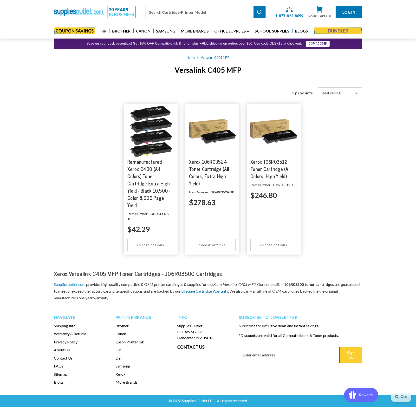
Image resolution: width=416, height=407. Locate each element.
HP (118, 350)
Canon (121, 333)
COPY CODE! (318, 43)
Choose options (150, 245)
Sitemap (60, 374)
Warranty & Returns (70, 333)
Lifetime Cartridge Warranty (204, 291)
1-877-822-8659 (289, 15)
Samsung (123, 366)
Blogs (59, 382)
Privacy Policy (66, 342)
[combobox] (199, 12)
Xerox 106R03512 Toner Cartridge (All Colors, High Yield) (270, 169)
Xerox (120, 374)
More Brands (126, 382)
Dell (119, 358)
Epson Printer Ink (130, 342)
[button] (104, 31)
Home (191, 57)
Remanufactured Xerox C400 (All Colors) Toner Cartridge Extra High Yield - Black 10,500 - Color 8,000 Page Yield (148, 183)
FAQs (58, 366)
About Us (62, 350)
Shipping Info (65, 325)
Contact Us (63, 358)
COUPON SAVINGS (75, 30)
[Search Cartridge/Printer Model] (260, 12)
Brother (122, 325)
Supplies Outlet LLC (198, 400)
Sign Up (351, 354)
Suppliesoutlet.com (69, 284)
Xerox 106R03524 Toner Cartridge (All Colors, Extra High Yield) (209, 172)
